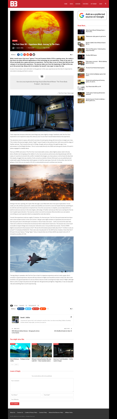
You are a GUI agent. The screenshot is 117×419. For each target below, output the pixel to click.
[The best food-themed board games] (81, 69)
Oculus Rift (21, 305)
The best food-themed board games (95, 67)
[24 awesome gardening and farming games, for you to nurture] (81, 82)
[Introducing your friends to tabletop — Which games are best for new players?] (81, 100)
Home (65, 4)
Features (85, 4)
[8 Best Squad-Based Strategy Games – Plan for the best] (81, 31)
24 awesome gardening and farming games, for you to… (95, 81)
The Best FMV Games (91, 55)
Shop (100, 4)
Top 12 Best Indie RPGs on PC (93, 86)
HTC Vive (15, 305)
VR (38, 305)
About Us (12, 412)
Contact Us (20, 412)
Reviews (78, 4)
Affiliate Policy (69, 412)
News (71, 4)
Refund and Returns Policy (56, 412)
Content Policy (43, 412)
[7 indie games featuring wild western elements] (81, 94)
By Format (94, 4)
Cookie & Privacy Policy (31, 412)
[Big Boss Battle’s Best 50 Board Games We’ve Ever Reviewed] (81, 44)
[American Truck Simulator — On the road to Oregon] (63, 350)
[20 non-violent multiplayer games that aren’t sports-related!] (81, 75)
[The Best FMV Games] (81, 57)
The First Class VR (32, 305)
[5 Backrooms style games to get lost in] (81, 38)
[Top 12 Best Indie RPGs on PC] (81, 88)
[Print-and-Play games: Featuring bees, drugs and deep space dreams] (81, 50)
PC (26, 305)
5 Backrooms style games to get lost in (96, 36)
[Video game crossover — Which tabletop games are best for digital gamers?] (81, 63)
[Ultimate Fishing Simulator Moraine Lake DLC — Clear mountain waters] (42, 350)
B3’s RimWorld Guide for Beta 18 (63, 331)
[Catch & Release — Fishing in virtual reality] (20, 350)
